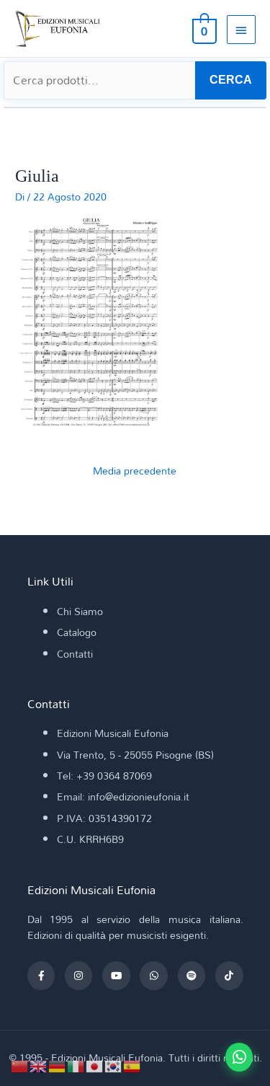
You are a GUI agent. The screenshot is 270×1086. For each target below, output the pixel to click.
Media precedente (134, 470)
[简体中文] (20, 1064)
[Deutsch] (57, 1064)
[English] (39, 1064)
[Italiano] (76, 1064)
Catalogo (76, 632)
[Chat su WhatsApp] (239, 1057)
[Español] (132, 1064)
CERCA (231, 80)
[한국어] (113, 1064)
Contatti (75, 653)
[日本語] (95, 1064)
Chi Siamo (80, 611)
